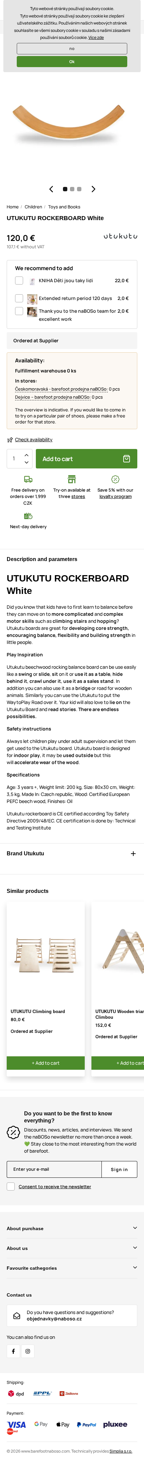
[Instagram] (27, 1351)
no (71, 48)
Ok (71, 61)
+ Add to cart (46, 1063)
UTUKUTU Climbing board (38, 1011)
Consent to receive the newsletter (55, 1186)
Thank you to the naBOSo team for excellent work (84, 315)
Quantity (13, 458)
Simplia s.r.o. (121, 1451)
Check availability (34, 439)
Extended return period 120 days (84, 298)
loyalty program (115, 496)
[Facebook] (13, 1351)
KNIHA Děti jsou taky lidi (84, 280)
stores (78, 496)
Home (13, 207)
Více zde (96, 37)
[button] (51, 189)
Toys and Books (64, 207)
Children (33, 207)
